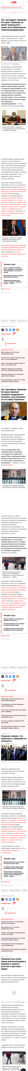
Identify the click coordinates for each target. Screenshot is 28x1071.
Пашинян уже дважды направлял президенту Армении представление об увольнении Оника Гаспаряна (13, 247)
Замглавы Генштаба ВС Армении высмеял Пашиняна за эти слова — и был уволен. (13, 200)
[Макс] (6, 329)
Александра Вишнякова (8, 908)
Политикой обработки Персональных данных (11, 7)
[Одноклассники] (17, 329)
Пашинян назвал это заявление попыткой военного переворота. (13, 863)
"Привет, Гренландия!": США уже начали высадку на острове (13, 980)
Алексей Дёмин (6, 639)
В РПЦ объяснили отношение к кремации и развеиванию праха (14, 716)
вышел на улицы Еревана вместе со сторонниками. (13, 874)
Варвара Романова (7, 292)
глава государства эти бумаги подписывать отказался (13, 254)
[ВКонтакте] (13, 329)
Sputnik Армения (20, 1049)
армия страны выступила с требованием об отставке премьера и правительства (13, 603)
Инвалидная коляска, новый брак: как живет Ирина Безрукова (12, 699)
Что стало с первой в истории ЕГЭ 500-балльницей (12, 721)
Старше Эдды (16, 64)
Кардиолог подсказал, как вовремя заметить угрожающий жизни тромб (12, 369)
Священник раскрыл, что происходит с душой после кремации (12, 375)
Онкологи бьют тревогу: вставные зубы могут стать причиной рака (13, 358)
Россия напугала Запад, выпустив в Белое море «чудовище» (13, 710)
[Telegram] (10, 329)
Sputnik (10, 465)
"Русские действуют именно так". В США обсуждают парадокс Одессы (13, 380)
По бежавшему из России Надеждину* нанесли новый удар (12, 705)
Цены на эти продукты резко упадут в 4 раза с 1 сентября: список (13, 364)
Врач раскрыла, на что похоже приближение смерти (10, 353)
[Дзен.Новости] (2, 329)
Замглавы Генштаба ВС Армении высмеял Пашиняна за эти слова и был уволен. (14, 598)
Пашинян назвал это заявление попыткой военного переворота (13, 209)
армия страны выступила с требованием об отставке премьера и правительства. (14, 204)
